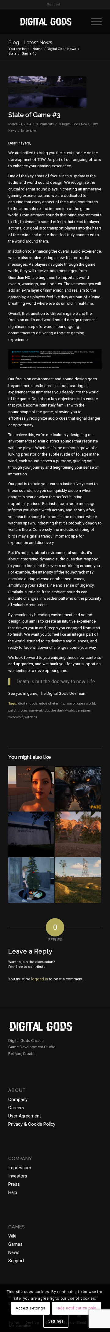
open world (86, 703)
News (14, 1252)
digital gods (28, 703)
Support (53, 4)
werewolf (15, 717)
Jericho (30, 131)
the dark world (62, 710)
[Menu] (93, 21)
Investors (17, 1176)
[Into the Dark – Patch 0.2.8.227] (31, 834)
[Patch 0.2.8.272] (78, 789)
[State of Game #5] (78, 834)
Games (15, 1244)
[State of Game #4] (31, 789)
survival (35, 710)
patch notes (18, 710)
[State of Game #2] (78, 880)
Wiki (12, 1236)
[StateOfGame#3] (47, 92)
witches (30, 717)
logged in (39, 979)
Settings (56, 1321)
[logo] (45, 21)
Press (14, 1184)
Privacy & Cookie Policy (31, 1124)
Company (18, 1099)
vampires (83, 710)
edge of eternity (51, 703)
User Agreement (24, 1116)
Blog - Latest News (30, 42)
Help (12, 1192)
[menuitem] (53, 4)
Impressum (19, 1167)
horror (70, 703)
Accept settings (30, 1308)
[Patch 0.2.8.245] (31, 880)
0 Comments (45, 124)
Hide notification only (76, 1308)
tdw (46, 710)
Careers (16, 1107)
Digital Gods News (75, 124)
